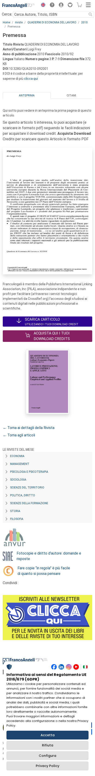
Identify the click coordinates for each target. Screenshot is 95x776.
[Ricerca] (90, 14)
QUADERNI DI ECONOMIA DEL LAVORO (51, 22)
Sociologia (18, 479)
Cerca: (7, 14)
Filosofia (16, 519)
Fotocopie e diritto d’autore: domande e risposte (49, 556)
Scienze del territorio (27, 487)
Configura (47, 755)
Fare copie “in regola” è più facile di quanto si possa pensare (44, 571)
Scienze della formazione (29, 503)
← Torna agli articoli (19, 435)
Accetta (48, 735)
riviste (19, 22)
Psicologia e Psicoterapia (29, 471)
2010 (84, 22)
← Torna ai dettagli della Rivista (28, 428)
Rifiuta (47, 745)
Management (19, 464)
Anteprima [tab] (27, 95)
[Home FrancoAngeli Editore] (18, 5)
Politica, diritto (22, 495)
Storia (15, 511)
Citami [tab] (71, 95)
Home (6, 22)
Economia (17, 456)
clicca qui (31, 78)
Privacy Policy (47, 766)
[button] (42, 5)
